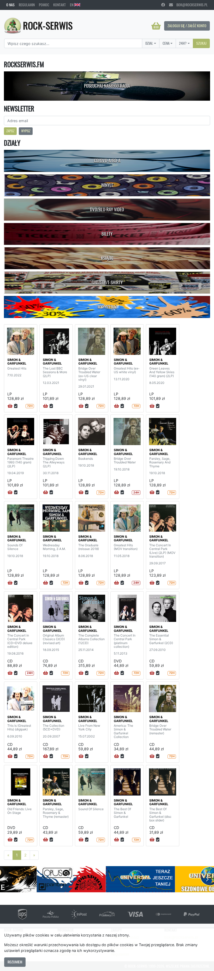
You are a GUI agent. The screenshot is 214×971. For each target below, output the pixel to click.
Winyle (107, 185)
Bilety (107, 234)
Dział (149, 43)
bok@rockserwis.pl (190, 4)
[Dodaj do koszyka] (10, 406)
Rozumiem (15, 961)
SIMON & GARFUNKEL (16, 361)
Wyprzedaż (107, 307)
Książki (107, 258)
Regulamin (27, 4)
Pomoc (44, 4)
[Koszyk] (156, 25)
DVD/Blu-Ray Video (107, 209)
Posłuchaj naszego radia (107, 86)
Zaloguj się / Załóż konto (187, 25)
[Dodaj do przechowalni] (16, 406)
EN (72, 4)
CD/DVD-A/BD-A (107, 160)
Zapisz (10, 131)
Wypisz (25, 131)
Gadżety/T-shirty (107, 282)
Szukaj (201, 43)
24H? (183, 43)
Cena (166, 43)
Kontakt (59, 4)
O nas (10, 4)
